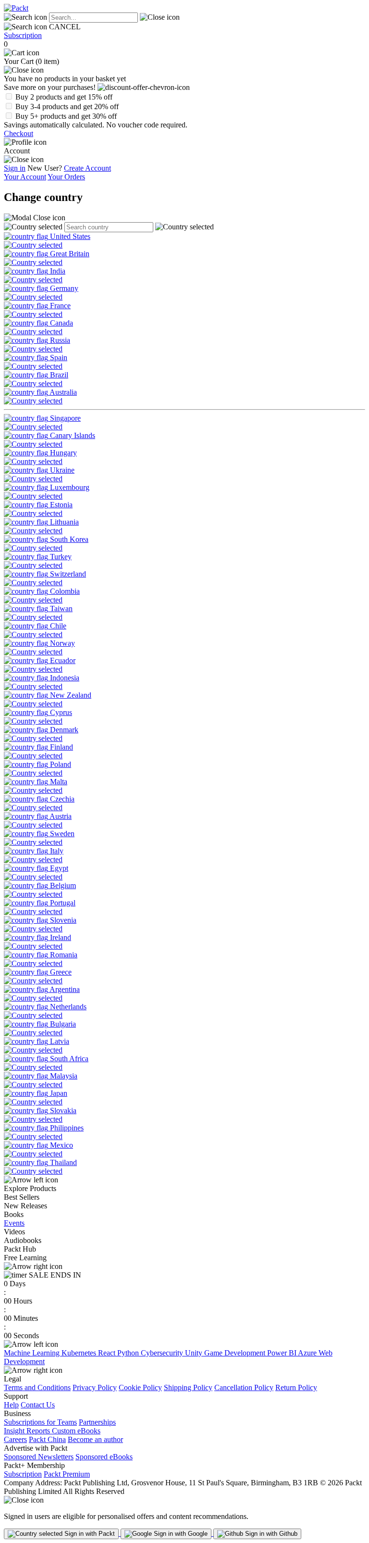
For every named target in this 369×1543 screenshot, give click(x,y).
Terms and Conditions (37, 1387)
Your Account (25, 177)
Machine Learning (33, 1353)
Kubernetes (80, 1353)
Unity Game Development (226, 1353)
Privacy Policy (95, 1387)
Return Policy (296, 1387)
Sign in (14, 168)
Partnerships (97, 1422)
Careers (15, 1439)
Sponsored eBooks (104, 1457)
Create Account (87, 168)
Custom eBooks (76, 1431)
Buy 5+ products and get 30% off (66, 116)
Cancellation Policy (243, 1387)
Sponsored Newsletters (39, 1457)
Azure (308, 1353)
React (107, 1353)
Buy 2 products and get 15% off (63, 97)
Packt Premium (67, 1474)
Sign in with (88, 1533)
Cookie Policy (140, 1387)
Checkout (18, 133)
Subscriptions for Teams (40, 1422)
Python (129, 1353)
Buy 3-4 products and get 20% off (67, 106)
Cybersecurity (163, 1353)
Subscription (23, 35)
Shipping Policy (188, 1387)
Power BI (282, 1353)
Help (11, 1405)
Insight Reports (28, 1431)
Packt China (47, 1439)
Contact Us (38, 1405)
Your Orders (66, 177)
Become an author (95, 1439)
